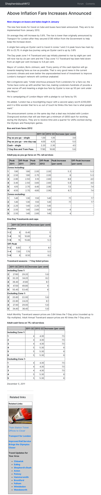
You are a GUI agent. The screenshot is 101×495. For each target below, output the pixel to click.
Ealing (17, 464)
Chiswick (18, 461)
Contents (90, 3)
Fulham (17, 483)
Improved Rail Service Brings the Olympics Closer (20, 444)
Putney (17, 474)
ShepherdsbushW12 (17, 3)
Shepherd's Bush (22, 467)
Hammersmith (21, 477)
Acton (17, 470)
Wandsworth (20, 489)
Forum (80, 3)
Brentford (19, 480)
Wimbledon (20, 486)
